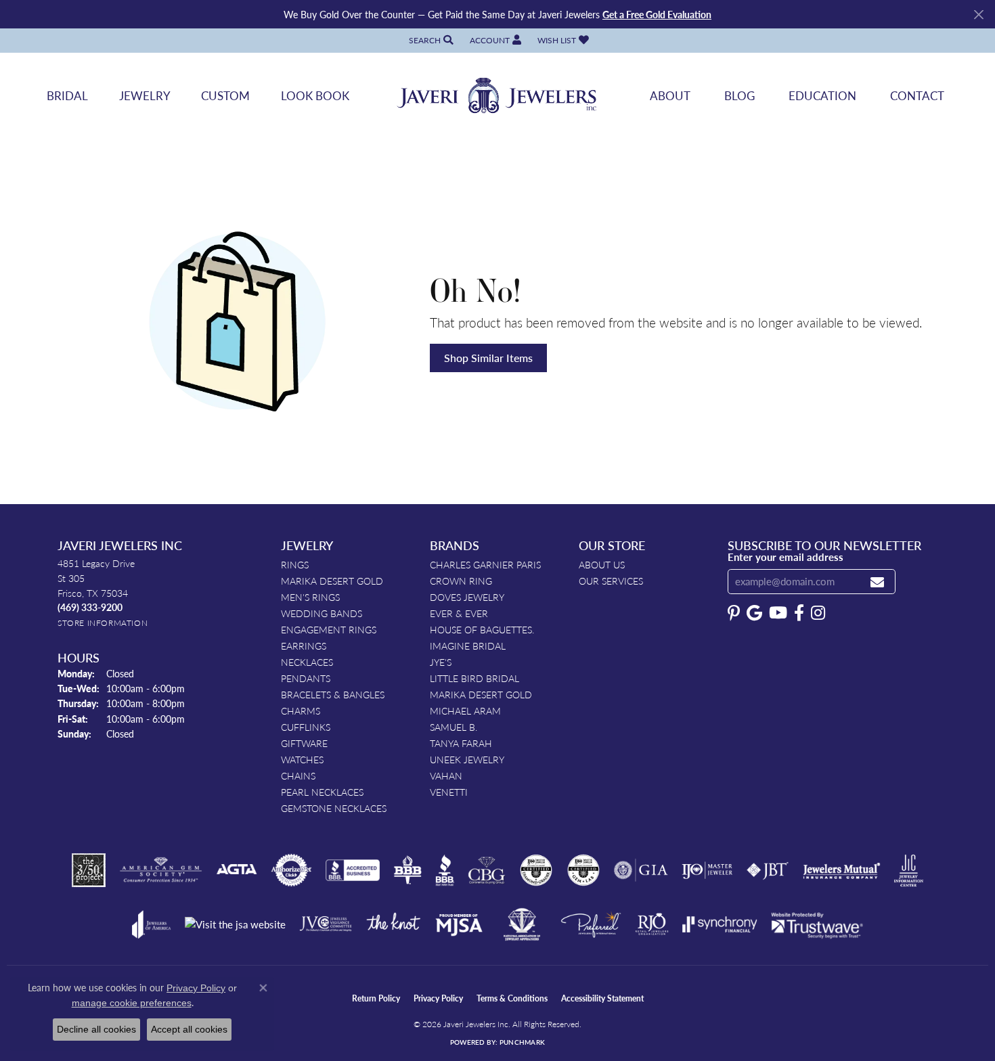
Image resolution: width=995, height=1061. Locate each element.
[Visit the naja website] (522, 924)
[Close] (978, 14)
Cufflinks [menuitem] (305, 726)
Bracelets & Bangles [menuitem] (332, 694)
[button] (430, 40)
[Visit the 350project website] (89, 870)
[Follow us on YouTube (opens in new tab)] (778, 613)
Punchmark (522, 1042)
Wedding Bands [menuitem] (321, 613)
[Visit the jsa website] (235, 924)
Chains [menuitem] (298, 775)
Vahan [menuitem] (446, 775)
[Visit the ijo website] (707, 870)
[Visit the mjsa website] (459, 924)
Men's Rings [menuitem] (310, 597)
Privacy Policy (438, 998)
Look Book (315, 95)
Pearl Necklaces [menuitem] (322, 791)
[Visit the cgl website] (583, 870)
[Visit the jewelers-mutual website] (842, 870)
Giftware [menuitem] (304, 743)
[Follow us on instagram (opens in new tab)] (818, 613)
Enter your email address (785, 557)
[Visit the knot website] (393, 924)
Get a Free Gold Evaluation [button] (656, 14)
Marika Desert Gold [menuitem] (332, 580)
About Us (602, 564)
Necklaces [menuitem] (307, 662)
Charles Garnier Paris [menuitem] (485, 564)
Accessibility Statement (602, 998)
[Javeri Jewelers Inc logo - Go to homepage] (497, 96)
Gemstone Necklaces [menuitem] (333, 808)
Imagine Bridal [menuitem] (468, 645)
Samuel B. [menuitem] (453, 726)
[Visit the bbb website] (444, 870)
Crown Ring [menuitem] (461, 580)
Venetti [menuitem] (449, 791)
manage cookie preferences (132, 1002)
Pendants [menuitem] (305, 678)
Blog (739, 95)
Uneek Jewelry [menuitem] (467, 759)
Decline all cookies (96, 1029)
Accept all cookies (189, 1029)
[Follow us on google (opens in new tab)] (754, 613)
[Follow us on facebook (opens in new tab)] (799, 613)
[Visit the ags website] (160, 870)
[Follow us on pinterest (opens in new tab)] (734, 613)
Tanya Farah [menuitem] (461, 743)
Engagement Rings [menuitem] (328, 629)
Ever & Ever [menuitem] (459, 613)
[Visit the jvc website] (325, 924)
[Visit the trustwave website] (817, 924)
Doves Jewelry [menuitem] (467, 597)
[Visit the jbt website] (767, 870)
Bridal (67, 95)
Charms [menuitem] (300, 710)
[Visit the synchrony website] (719, 924)
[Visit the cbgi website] (487, 870)
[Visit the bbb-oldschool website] (407, 870)
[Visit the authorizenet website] (292, 870)
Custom (225, 95)
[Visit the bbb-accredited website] (353, 870)
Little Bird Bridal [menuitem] (474, 678)
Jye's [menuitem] (440, 662)
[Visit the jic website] (908, 871)
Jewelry (145, 95)
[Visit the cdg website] (536, 870)
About (670, 95)
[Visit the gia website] (641, 870)
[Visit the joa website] (151, 924)
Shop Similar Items (488, 357)
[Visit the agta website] (236, 870)
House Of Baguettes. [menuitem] (482, 629)
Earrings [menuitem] (303, 645)
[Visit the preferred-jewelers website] (590, 924)
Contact (917, 95)
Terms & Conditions (512, 998)
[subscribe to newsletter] (877, 581)
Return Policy (376, 998)
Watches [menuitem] (302, 759)
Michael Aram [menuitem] (465, 710)
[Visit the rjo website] (652, 924)
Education (822, 95)
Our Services (611, 580)
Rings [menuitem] (295, 564)
